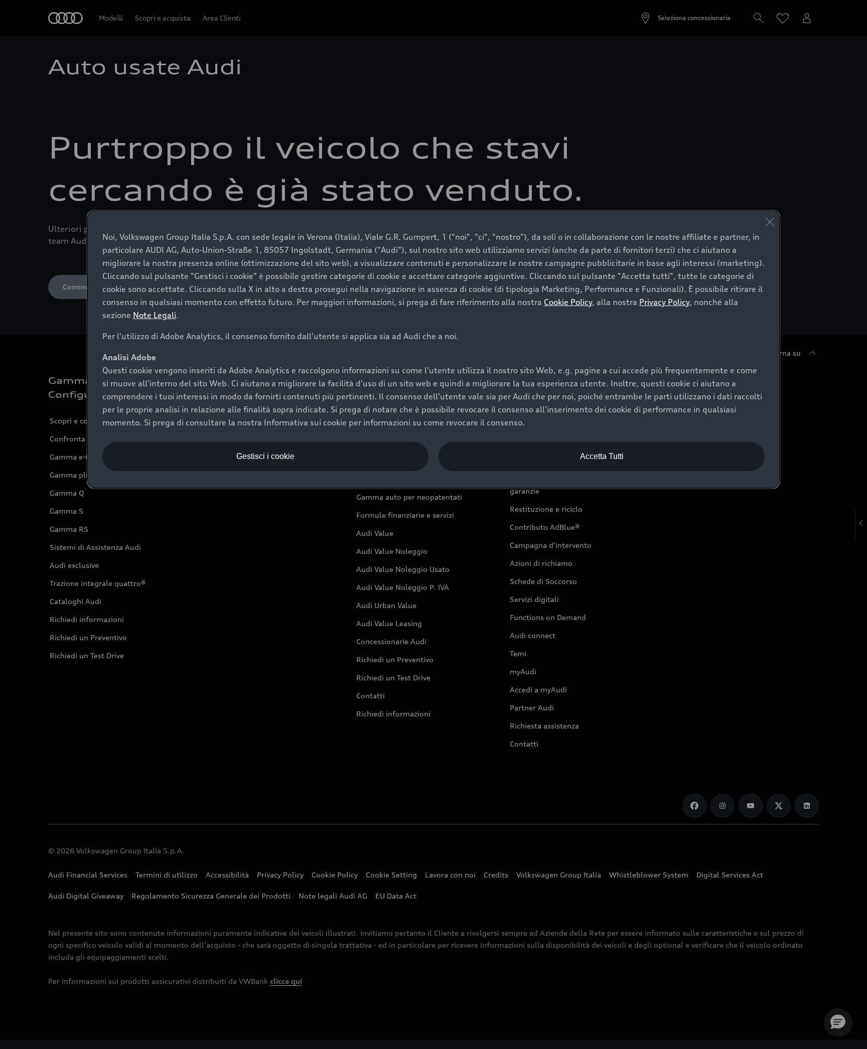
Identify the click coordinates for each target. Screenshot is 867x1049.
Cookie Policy (568, 302)
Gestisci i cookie (265, 456)
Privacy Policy (664, 302)
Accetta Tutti (602, 456)
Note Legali (154, 315)
